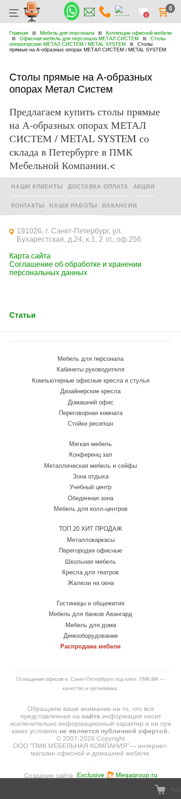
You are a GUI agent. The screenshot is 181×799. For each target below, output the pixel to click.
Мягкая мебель (90, 443)
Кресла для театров (90, 572)
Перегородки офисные (90, 550)
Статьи (22, 315)
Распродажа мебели (90, 646)
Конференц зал (90, 454)
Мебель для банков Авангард (90, 613)
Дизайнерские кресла (90, 391)
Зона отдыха (91, 476)
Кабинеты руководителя (90, 369)
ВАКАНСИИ (119, 205)
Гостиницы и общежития (90, 603)
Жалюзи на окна (91, 582)
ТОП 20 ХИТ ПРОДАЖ (90, 528)
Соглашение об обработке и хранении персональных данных (75, 268)
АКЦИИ (144, 186)
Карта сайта (30, 256)
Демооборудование (91, 635)
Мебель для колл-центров (91, 508)
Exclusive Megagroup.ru (117, 775)
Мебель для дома (90, 625)
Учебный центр (90, 487)
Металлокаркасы (91, 539)
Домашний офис (91, 402)
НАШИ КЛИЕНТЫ (37, 186)
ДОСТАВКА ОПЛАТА (98, 186)
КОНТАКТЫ (28, 205)
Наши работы (73, 205)
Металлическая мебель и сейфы (90, 465)
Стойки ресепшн (90, 423)
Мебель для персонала (90, 358)
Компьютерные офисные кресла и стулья (90, 380)
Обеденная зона (90, 498)
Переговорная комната (91, 412)
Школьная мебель (90, 561)
